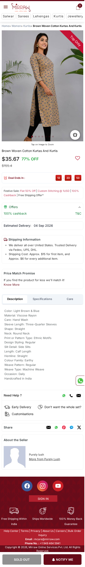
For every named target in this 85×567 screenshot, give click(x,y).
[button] (32, 136)
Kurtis (59, 16)
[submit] (77, 157)
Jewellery (75, 16)
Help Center (10, 531)
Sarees (23, 16)
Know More (12, 284)
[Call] (71, 395)
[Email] (78, 395)
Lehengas (41, 16)
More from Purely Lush (44, 459)
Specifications (42, 299)
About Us (47, 531)
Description (15, 299)
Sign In (42, 498)
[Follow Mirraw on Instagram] (42, 486)
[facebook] (71, 427)
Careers (61, 531)
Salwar (8, 16)
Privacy (35, 531)
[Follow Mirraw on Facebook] (26, 486)
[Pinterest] (64, 427)
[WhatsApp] (64, 395)
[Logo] (21, 7)
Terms (24, 531)
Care (70, 299)
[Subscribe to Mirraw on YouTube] (57, 486)
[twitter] (79, 427)
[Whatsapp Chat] (80, 381)
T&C (78, 213)
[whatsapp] (56, 427)
